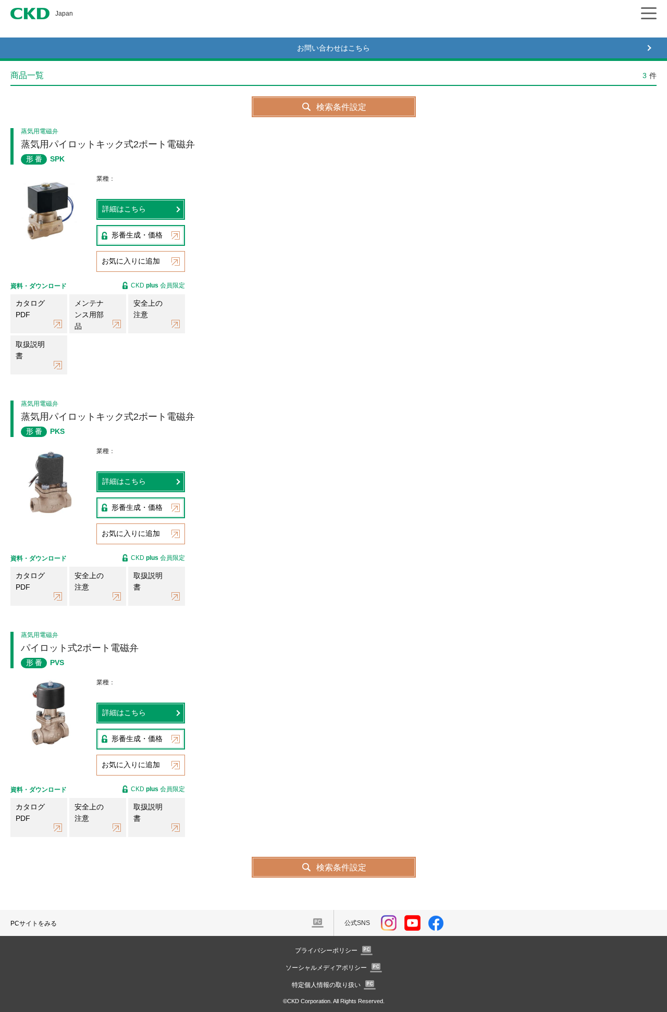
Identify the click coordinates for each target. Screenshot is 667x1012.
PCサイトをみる (33, 923)
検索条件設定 (341, 107)
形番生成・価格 (137, 235)
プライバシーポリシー (326, 950)
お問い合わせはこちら (333, 48)
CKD (30, 13)
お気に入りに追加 (131, 261)
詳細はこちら (124, 209)
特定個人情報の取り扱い (326, 985)
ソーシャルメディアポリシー (326, 967)
